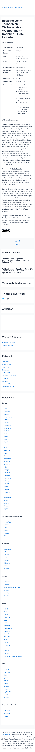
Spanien (6, 495)
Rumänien (7, 473)
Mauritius (7, 683)
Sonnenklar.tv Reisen (9, 342)
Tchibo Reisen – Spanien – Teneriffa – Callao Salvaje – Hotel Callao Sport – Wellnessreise (17, 271)
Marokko (6, 680)
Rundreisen (6, 367)
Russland (7, 475)
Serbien (6, 486)
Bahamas (7, 582)
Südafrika (7, 689)
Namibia (6, 686)
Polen (5, 467)
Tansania (7, 694)
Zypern (6, 509)
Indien (6, 614)
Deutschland (8, 417)
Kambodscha (8, 628)
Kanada (6, 525)
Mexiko (6, 530)
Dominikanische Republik (12, 587)
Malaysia (6, 634)
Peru (5, 566)
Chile (5, 557)
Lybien (6, 678)
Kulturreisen (6, 373)
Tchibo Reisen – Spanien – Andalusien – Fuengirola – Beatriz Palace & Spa (16, 260)
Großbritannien (9, 431)
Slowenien (7, 492)
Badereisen (5, 362)
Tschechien (7, 498)
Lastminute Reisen (8, 387)
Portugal (6, 470)
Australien (7, 710)
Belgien (6, 408)
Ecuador (6, 560)
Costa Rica (7, 522)
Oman (6, 639)
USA (5, 536)
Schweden (7, 481)
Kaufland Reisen (7, 345)
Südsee (6, 716)
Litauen (6, 447)
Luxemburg (7, 450)
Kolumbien (7, 563)
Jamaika (6, 593)
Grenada (6, 590)
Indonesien (7, 617)
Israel (5, 620)
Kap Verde (7, 672)
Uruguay (6, 568)
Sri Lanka (7, 645)
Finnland (6, 422)
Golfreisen (5, 378)
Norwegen (7, 461)
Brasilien (6, 555)
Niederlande (7, 459)
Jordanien (7, 626)
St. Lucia (6, 596)
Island (6, 436)
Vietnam (6, 653)
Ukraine (6, 503)
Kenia (5, 675)
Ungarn (6, 506)
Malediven (7, 631)
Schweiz (6, 484)
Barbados (7, 584)
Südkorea (7, 648)
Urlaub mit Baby (7, 384)
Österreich (7, 464)
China (5, 612)
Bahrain (6, 609)
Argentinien (7, 549)
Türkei (5, 500)
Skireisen (5, 381)
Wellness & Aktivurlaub (9, 375)
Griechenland (8, 428)
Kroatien (6, 442)
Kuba (5, 527)
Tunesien (7, 697)
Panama (6, 533)
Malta (5, 453)
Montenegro (8, 456)
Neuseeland (7, 713)
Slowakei (6, 489)
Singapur (6, 642)
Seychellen (7, 692)
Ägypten (6, 669)
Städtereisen (6, 370)
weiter (17, 244)
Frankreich (7, 425)
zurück (17, 241)
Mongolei (7, 637)
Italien (5, 439)
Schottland (7, 478)
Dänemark (7, 414)
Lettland (6, 445)
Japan (6, 623)
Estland (6, 420)
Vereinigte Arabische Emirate (13, 656)
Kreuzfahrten (6, 364)
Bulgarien (7, 411)
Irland (5, 434)
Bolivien (6, 552)
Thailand (6, 651)
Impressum (6, 735)
